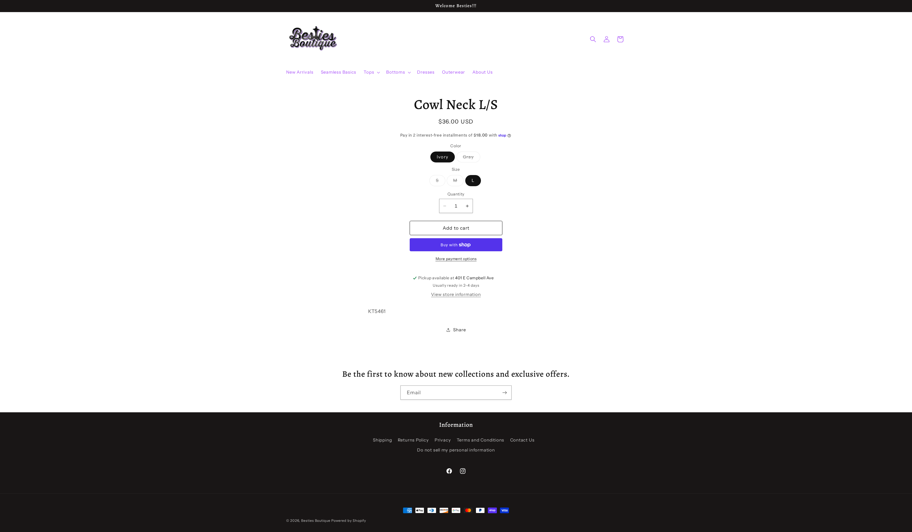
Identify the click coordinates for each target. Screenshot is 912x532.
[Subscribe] (504, 392)
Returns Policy (413, 440)
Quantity (455, 194)
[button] (371, 72)
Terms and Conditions (480, 440)
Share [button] (459, 329)
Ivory (443, 157)
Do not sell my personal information (456, 450)
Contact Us (522, 440)
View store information (456, 294)
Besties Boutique (315, 520)
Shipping (382, 440)
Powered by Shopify (348, 520)
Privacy (443, 440)
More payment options (456, 258)
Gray (471, 158)
